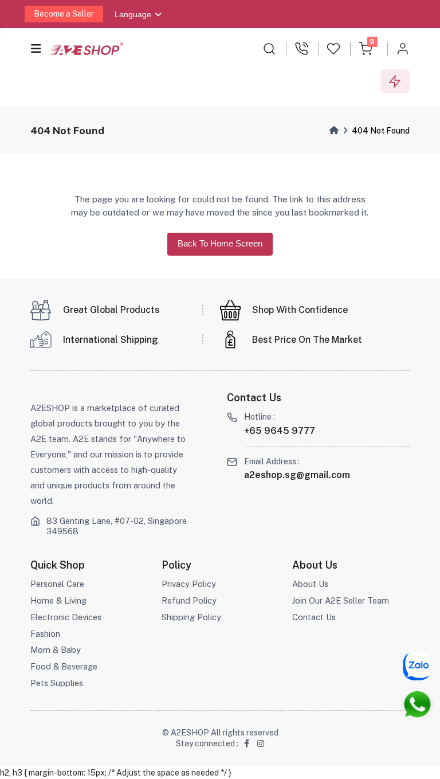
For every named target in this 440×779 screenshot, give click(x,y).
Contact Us (314, 617)
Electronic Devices (65, 617)
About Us (310, 584)
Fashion (45, 634)
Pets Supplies (56, 683)
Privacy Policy (189, 584)
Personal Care (57, 584)
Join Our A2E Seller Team (340, 600)
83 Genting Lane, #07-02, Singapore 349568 (116, 526)
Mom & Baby (55, 650)
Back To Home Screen (220, 243)
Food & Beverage (63, 666)
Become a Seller (64, 13)
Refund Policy (189, 600)
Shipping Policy (191, 617)
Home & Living (58, 600)
